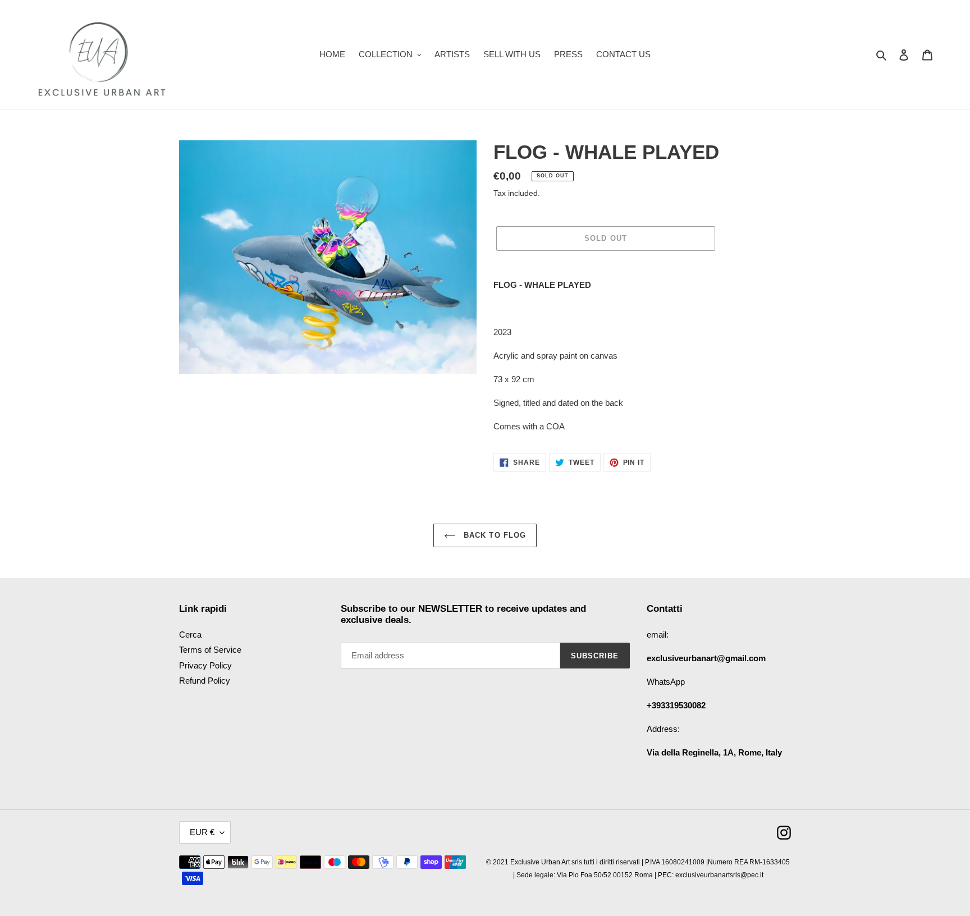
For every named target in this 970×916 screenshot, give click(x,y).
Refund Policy (204, 680)
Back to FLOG (493, 535)
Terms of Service (210, 649)
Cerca (190, 634)
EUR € (202, 832)
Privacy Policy (205, 665)
